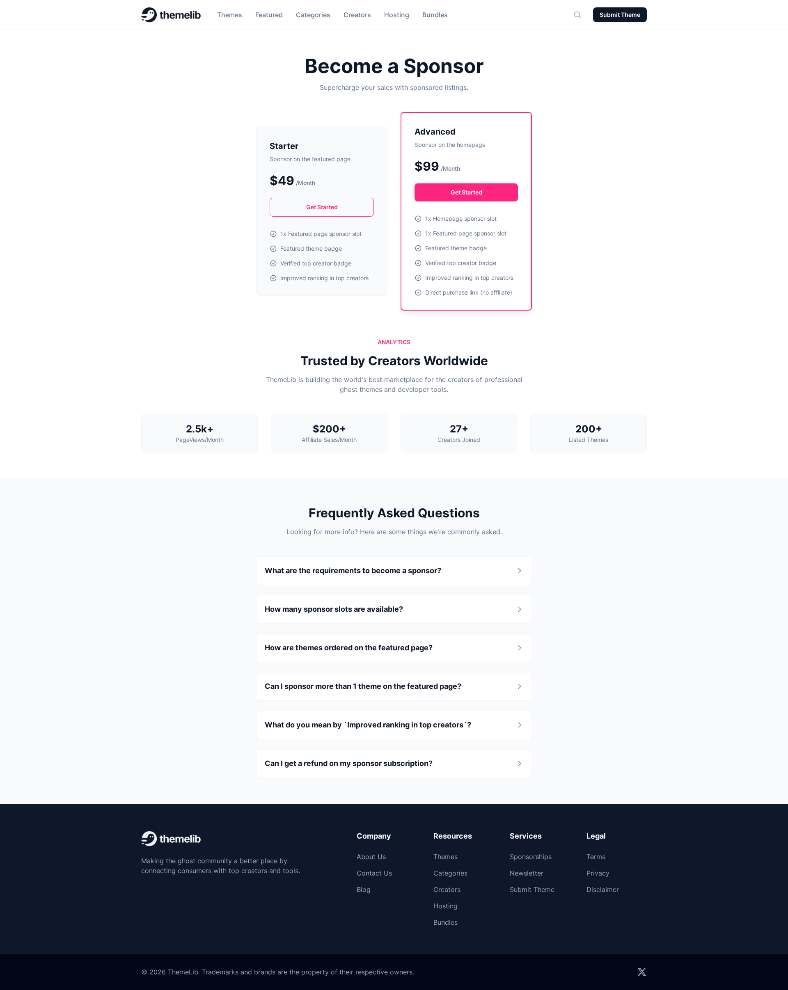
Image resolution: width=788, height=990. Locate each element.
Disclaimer (602, 889)
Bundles (435, 15)
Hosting (396, 15)
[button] (577, 14)
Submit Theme (620, 14)
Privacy (597, 873)
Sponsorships (531, 857)
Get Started (322, 206)
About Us (371, 857)
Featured (269, 15)
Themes (229, 15)
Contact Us (374, 873)
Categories (313, 15)
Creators (357, 15)
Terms (595, 857)
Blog (364, 889)
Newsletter (526, 873)
